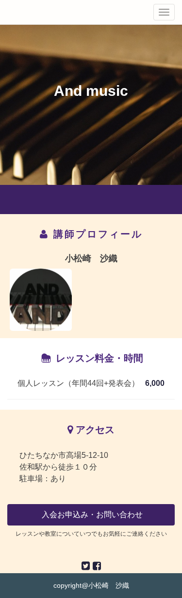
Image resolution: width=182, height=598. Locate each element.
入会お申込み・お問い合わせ (91, 514)
